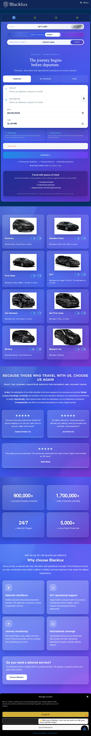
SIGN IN (77, 42)
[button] (87, 696)
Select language (37, 34)
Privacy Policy (52, 733)
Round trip (12, 146)
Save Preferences (45, 727)
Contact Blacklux (17, 677)
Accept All (45, 714)
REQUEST (77, 27)
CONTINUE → (45, 155)
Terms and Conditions (40, 733)
